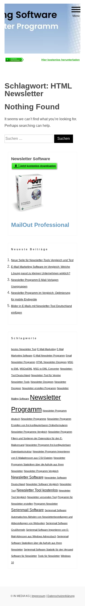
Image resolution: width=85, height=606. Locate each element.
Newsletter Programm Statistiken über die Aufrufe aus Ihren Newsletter (38, 464)
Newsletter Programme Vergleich (29, 431)
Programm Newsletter (46, 503)
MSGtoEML (26, 368)
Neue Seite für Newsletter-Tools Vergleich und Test (42, 260)
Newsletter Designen (42, 381)
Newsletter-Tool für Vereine (46, 375)
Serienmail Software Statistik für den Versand (48, 549)
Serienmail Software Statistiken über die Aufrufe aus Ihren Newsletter (39, 543)
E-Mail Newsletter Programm (49, 355)
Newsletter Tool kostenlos (37, 490)
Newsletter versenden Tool (42, 497)
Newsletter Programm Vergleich (41, 471)
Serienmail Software (27, 510)
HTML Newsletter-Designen (51, 362)
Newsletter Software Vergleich (42, 484)
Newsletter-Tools (20, 381)
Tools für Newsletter (49, 555)
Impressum (38, 596)
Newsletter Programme (33, 418)
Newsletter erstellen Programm (39, 388)
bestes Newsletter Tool (23, 349)
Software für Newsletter (24, 555)
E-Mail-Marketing (46, 349)
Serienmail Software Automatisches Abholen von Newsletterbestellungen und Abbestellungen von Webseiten (42, 517)
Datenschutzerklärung (61, 596)
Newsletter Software (27, 477)
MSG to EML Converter (46, 368)
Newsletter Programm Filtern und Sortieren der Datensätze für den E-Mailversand (41, 438)
